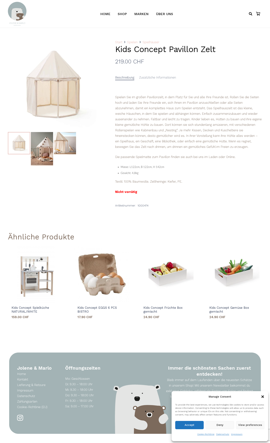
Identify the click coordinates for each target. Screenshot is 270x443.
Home (21, 374)
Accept (189, 425)
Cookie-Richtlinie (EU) (32, 407)
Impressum (236, 434)
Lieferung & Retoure (31, 385)
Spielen (132, 42)
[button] (262, 396)
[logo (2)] (17, 14)
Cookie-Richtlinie (205, 434)
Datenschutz (222, 434)
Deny (220, 425)
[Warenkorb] (258, 14)
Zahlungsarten (27, 401)
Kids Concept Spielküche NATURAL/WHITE (30, 309)
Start (118, 42)
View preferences (250, 425)
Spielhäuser (151, 42)
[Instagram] (20, 417)
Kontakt (22, 379)
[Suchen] (250, 13)
